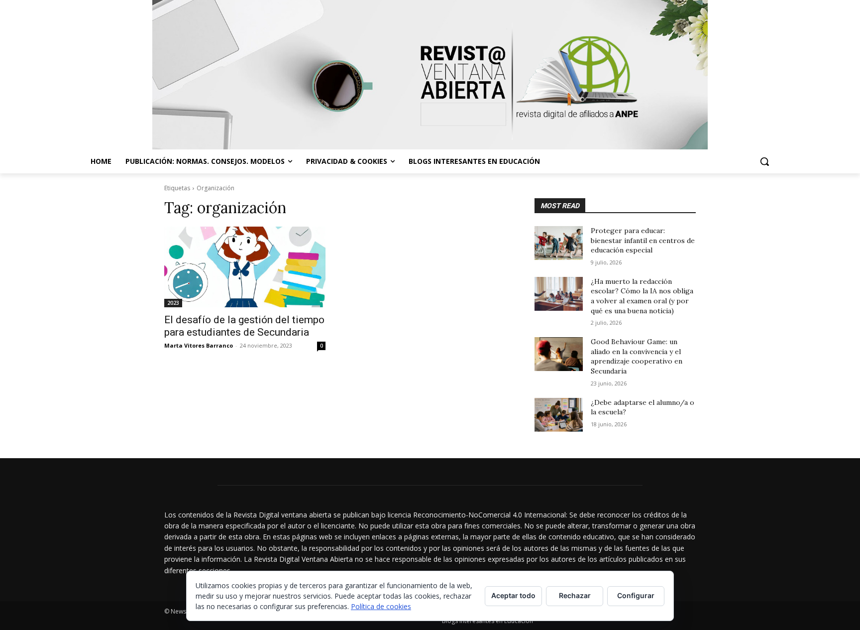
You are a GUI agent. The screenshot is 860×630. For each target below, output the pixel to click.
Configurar (635, 595)
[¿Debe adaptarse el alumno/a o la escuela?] (559, 415)
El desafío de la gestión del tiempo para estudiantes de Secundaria (244, 326)
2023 (173, 302)
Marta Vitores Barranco (198, 345)
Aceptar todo (513, 595)
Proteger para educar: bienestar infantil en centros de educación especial (643, 240)
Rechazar (575, 595)
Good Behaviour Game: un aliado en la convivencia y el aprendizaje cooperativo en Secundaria (636, 356)
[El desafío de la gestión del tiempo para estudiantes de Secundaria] (244, 267)
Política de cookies (381, 606)
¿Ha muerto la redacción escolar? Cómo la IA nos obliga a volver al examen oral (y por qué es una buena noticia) (642, 296)
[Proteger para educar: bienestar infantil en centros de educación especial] (559, 243)
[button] (764, 161)
